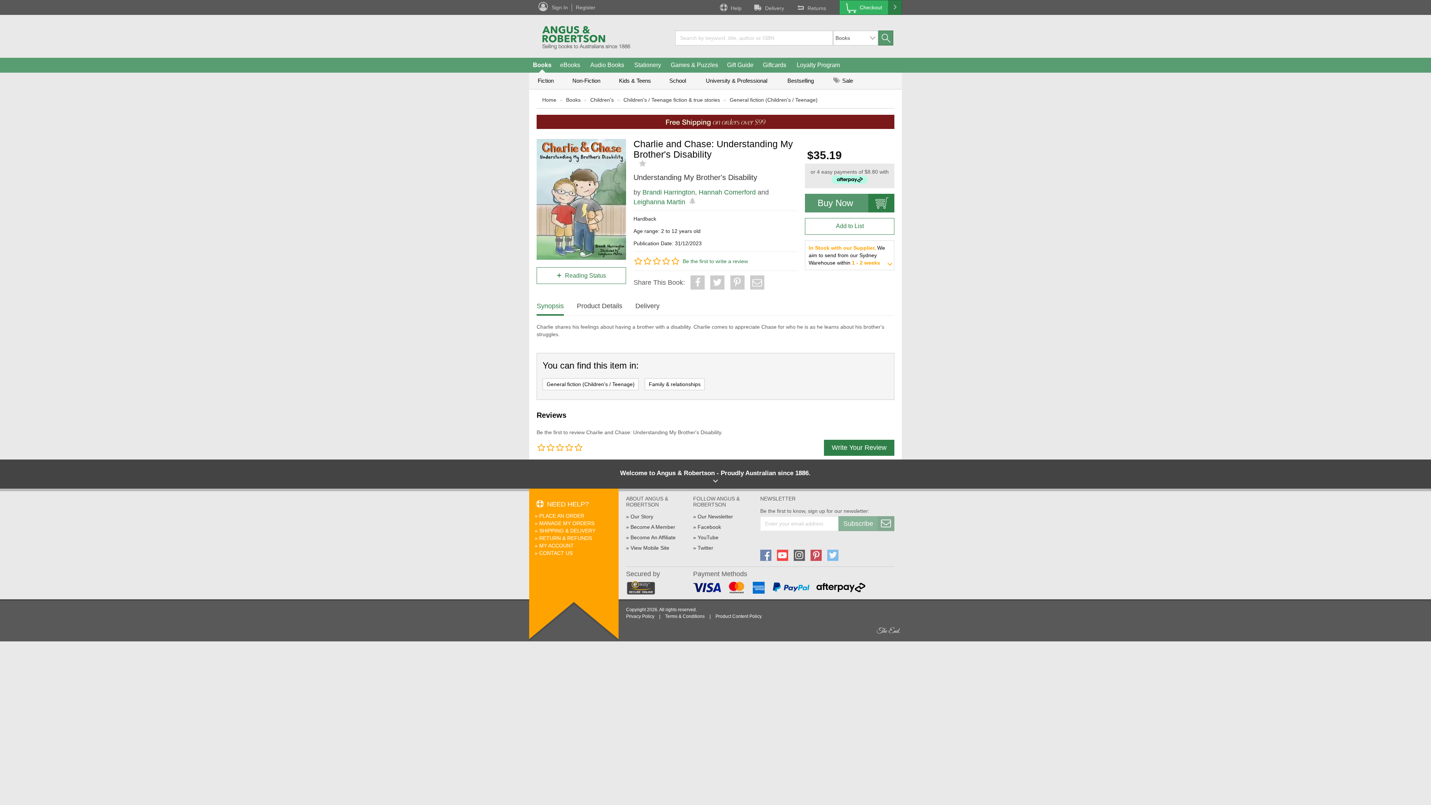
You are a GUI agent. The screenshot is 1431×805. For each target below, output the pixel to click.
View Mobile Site (650, 548)
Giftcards (774, 65)
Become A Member (653, 527)
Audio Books (607, 65)
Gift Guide (740, 65)
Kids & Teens (635, 81)
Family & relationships (675, 384)
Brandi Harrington (668, 192)
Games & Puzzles (694, 65)
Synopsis (550, 306)
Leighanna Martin (659, 202)
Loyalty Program (818, 65)
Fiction (546, 81)
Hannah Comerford (727, 192)
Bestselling (800, 81)
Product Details (599, 306)
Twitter (705, 548)
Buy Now (835, 203)
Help (736, 8)
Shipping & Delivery (567, 531)
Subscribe (858, 523)
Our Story (642, 517)
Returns (817, 8)
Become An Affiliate (653, 537)
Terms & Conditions (685, 616)
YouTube (708, 537)
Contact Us (556, 553)
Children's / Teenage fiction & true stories (671, 100)
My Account (556, 546)
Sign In (560, 7)
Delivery (774, 8)
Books (542, 65)
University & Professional (736, 81)
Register (586, 7)
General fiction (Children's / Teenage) (774, 100)
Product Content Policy (739, 616)
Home (549, 100)
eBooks (570, 65)
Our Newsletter (715, 517)
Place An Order (561, 516)
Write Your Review (859, 447)
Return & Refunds (565, 538)
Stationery (647, 65)
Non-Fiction (586, 81)
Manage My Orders (566, 523)
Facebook (709, 527)
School (677, 81)
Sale (847, 81)
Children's (602, 100)
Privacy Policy (640, 616)
